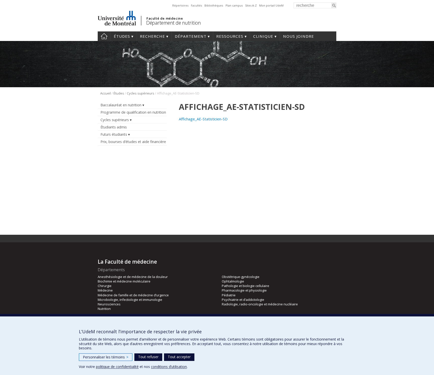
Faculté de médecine (164, 18)
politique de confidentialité (117, 366)
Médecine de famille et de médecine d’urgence (133, 295)
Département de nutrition (173, 22)
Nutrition (104, 308)
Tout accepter (179, 356)
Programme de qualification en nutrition (133, 112)
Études (122, 36)
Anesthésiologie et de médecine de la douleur (133, 276)
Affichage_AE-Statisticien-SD (203, 118)
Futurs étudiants (113, 134)
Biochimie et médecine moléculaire (124, 281)
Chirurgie (105, 286)
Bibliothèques (213, 5)
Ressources (229, 36)
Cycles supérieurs (140, 93)
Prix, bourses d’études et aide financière (133, 141)
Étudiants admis (113, 127)
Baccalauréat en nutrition (120, 105)
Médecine (105, 290)
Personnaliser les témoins (105, 357)
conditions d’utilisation (169, 366)
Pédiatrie (229, 295)
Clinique (263, 36)
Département (190, 36)
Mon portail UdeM (271, 5)
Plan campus (234, 5)
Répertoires (180, 5)
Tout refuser (148, 356)
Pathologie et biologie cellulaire (245, 286)
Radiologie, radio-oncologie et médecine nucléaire (260, 304)
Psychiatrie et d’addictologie (243, 299)
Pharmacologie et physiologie (244, 290)
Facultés (196, 5)
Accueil (104, 36)
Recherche (152, 36)
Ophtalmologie (233, 281)
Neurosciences (109, 304)
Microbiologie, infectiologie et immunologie (130, 299)
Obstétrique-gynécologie (240, 276)
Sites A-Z (251, 5)
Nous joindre (298, 36)
